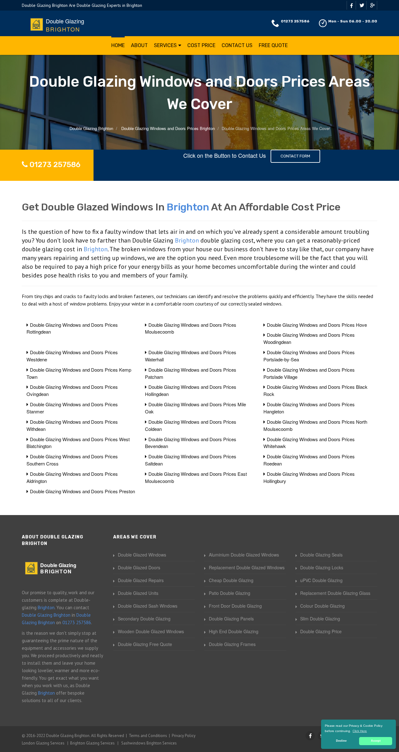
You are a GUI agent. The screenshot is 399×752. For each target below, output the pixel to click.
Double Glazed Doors (139, 567)
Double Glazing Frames (232, 644)
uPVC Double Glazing (321, 580)
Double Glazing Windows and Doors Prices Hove (317, 324)
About (139, 45)
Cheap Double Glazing (231, 580)
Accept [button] (376, 740)
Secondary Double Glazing (144, 618)
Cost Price (201, 45)
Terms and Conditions (148, 735)
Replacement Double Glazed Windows (247, 567)
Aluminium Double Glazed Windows (244, 555)
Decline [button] (341, 740)
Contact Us (237, 45)
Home (118, 45)
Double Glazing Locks (321, 567)
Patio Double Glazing (229, 593)
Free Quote (273, 45)
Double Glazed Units (138, 593)
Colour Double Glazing (322, 606)
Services (165, 45)
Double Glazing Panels (231, 618)
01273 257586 (295, 21)
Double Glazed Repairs (141, 580)
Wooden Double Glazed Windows (151, 631)
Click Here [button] (360, 731)
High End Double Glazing (233, 631)
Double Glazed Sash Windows (147, 606)
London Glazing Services (43, 743)
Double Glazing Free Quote (145, 644)
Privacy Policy (183, 735)
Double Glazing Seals (321, 555)
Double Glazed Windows (142, 555)
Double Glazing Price (321, 631)
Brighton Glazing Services (92, 743)
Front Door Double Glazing (235, 606)
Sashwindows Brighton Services (149, 743)
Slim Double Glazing (320, 618)
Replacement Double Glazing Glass (335, 593)
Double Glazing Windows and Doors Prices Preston (82, 491)
